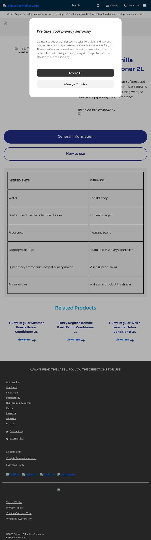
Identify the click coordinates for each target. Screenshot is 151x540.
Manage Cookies (75, 84)
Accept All (75, 73)
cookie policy (62, 57)
